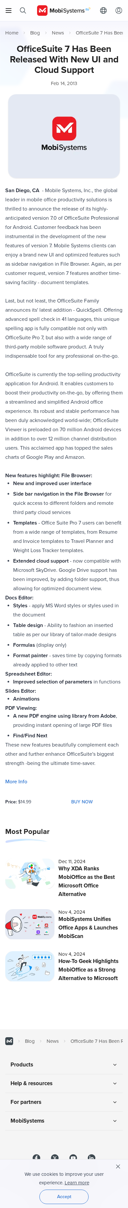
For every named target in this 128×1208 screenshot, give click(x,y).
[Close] (118, 1166)
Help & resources (32, 1083)
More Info (16, 781)
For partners (26, 1102)
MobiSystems (27, 1120)
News (58, 33)
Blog (35, 33)
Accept (64, 1196)
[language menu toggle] (105, 10)
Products (22, 1064)
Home (11, 33)
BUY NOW (82, 802)
